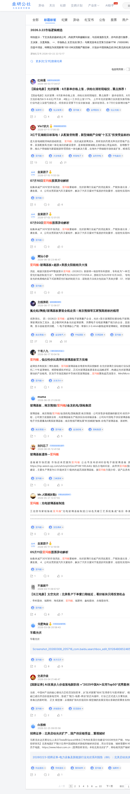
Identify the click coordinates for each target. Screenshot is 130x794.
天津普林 (99, 334)
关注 (52, 5)
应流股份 (77, 708)
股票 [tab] (114, 20)
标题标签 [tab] (50, 20)
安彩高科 (57, 527)
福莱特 (39, 110)
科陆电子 (77, 155)
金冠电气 (59, 334)
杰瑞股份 (57, 708)
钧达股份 (40, 768)
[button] (94, 5)
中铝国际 (79, 334)
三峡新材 (57, 478)
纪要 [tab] (65, 20)
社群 (63, 5)
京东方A (57, 380)
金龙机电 (77, 429)
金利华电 (97, 155)
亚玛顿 (76, 110)
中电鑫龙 (117, 155)
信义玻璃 (57, 110)
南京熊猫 (40, 334)
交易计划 (76, 5)
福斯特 (116, 768)
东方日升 (57, 659)
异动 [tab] (76, 20)
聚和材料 (79, 768)
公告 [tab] (102, 20)
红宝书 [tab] (89, 20)
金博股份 (95, 110)
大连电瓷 (57, 155)
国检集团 (97, 429)
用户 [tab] (125, 20)
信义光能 (115, 110)
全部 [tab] (35, 20)
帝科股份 (59, 768)
